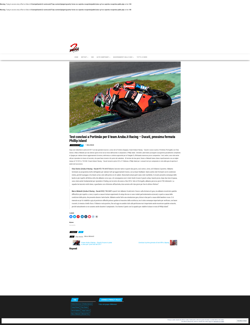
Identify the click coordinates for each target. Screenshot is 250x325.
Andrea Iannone (87, 304)
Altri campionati (103, 57)
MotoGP (84, 57)
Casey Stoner (75, 307)
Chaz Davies (79, 237)
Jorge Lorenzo (86, 311)
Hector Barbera (75, 311)
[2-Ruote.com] (70, 57)
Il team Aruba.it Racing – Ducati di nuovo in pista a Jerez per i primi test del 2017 (96, 243)
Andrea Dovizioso (76, 304)
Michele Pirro (85, 314)
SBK (92, 57)
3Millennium (90, 145)
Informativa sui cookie (218, 321)
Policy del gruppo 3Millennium (108, 304)
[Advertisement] (125, 26)
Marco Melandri (89, 236)
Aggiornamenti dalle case (123, 57)
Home (76, 57)
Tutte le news (142, 57)
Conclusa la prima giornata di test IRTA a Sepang (153, 242)
